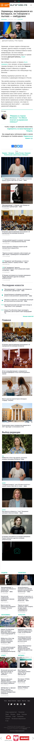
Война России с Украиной (22, 153)
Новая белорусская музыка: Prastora (23, 687)
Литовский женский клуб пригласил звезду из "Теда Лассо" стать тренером (18, 305)
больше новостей (28, 316)
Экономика (5, 615)
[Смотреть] (2, 178)
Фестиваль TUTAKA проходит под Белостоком (23, 680)
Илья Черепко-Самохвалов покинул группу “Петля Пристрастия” (24, 672)
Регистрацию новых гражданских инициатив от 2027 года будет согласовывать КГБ (16, 426)
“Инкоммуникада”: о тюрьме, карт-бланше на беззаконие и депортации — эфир (15, 206)
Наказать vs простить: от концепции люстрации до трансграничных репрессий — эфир (18, 300)
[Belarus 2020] (17, 738)
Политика (20, 19)
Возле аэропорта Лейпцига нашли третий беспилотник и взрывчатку (14, 247)
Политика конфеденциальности (17, 730)
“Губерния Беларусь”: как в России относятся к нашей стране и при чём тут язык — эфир (17, 179)
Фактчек (24, 700)
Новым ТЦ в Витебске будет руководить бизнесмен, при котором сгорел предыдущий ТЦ (18, 311)
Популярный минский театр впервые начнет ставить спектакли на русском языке (24, 639)
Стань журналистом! (11, 712)
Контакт (7, 718)
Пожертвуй (21, 712)
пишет (23, 57)
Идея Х (19, 700)
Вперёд (33, 738)
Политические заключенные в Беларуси (16, 155)
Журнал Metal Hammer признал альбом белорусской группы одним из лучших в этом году (25, 648)
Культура (21, 615)
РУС (19, 1)
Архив (18, 714)
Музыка (21, 655)
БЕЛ (15, 1)
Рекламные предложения (19, 718)
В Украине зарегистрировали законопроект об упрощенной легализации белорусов (16, 232)
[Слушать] (4, 482)
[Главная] (18, 5)
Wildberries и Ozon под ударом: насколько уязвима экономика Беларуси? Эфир (14, 458)
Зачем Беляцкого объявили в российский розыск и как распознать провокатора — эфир (18, 295)
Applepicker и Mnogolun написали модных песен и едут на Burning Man (25, 631)
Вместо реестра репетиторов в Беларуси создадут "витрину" (14, 399)
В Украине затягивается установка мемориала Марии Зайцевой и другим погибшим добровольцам (16, 277)
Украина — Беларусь (8, 153)
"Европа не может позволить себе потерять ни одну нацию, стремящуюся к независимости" (16, 253)
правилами (24, 728)
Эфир (28, 700)
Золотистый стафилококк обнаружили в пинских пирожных (7, 598)
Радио (7, 714)
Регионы (13, 714)
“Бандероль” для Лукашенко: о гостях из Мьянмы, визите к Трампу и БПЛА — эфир (15, 261)
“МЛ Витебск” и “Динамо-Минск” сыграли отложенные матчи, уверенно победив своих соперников (8, 690)
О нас (6, 720)
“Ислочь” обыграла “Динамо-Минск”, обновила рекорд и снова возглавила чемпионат (8, 681)
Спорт (3, 655)
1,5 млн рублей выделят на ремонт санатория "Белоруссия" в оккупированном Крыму (16, 240)
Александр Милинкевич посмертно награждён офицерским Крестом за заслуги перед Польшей (16, 563)
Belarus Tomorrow (12, 700)
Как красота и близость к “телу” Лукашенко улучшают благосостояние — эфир (15, 512)
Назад (1, 738)
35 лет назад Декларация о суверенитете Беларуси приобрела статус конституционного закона (16, 372)
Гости (5, 700)
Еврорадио (4, 19)
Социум (4, 572)
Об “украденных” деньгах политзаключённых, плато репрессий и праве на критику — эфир (16, 269)
